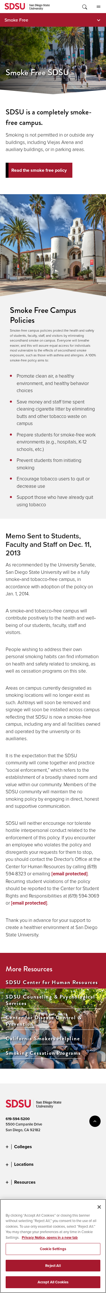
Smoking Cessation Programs (43, 1053)
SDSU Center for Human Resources (52, 982)
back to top (95, 1121)
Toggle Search (84, 6)
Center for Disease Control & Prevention (44, 1021)
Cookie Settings (53, 1249)
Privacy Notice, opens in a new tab (50, 1237)
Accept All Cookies (53, 1282)
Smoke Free (16, 20)
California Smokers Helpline (43, 1038)
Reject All (52, 1265)
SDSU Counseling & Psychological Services (50, 1000)
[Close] (99, 1207)
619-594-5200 (18, 1119)
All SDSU (98, 6)
